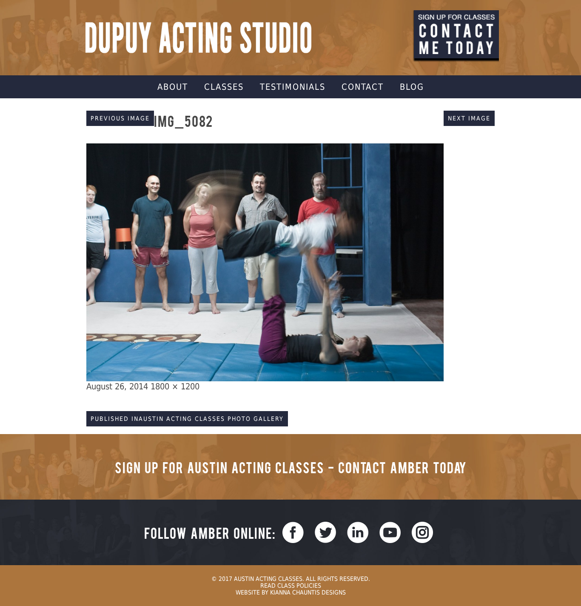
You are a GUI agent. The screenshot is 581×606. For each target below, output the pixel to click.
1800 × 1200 (175, 386)
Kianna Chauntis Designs (308, 592)
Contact (363, 87)
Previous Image (120, 118)
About (172, 87)
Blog (412, 87)
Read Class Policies (290, 585)
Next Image (469, 118)
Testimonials (292, 87)
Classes (224, 87)
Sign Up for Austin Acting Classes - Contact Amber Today (291, 467)
